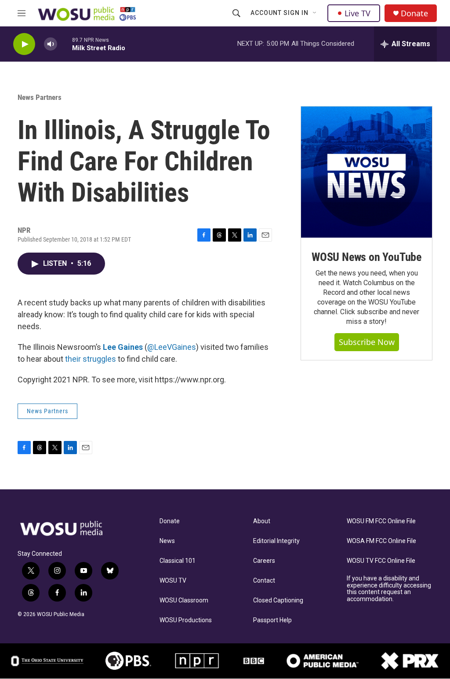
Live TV (357, 13)
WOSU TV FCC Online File (381, 561)
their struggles (90, 358)
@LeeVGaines (171, 347)
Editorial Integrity (276, 541)
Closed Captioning (278, 600)
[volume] (50, 44)
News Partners (40, 97)
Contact (264, 580)
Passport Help (272, 620)
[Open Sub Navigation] (315, 13)
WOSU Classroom (184, 600)
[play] (24, 44)
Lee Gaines (123, 347)
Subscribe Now (367, 342)
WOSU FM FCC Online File (381, 521)
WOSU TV (173, 580)
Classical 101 (178, 561)
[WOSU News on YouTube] (366, 172)
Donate (414, 13)
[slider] (64, 43)
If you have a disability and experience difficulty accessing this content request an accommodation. (389, 589)
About (261, 521)
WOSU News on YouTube (366, 257)
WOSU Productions (186, 620)
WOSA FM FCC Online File (381, 541)
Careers (264, 561)
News (167, 541)
